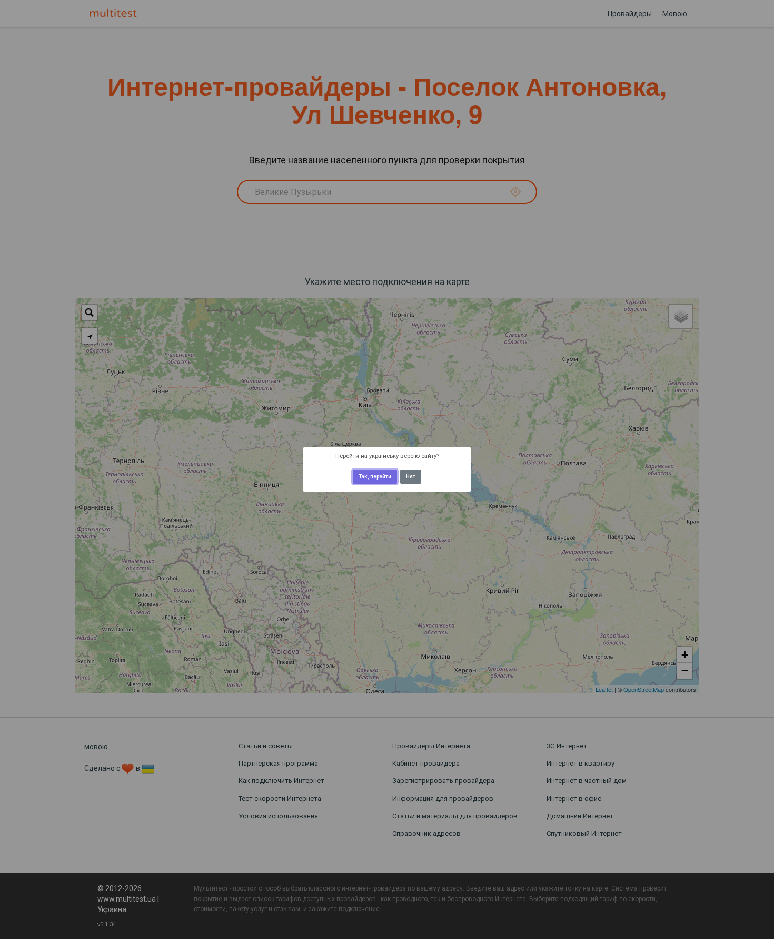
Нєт (410, 477)
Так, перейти (375, 477)
